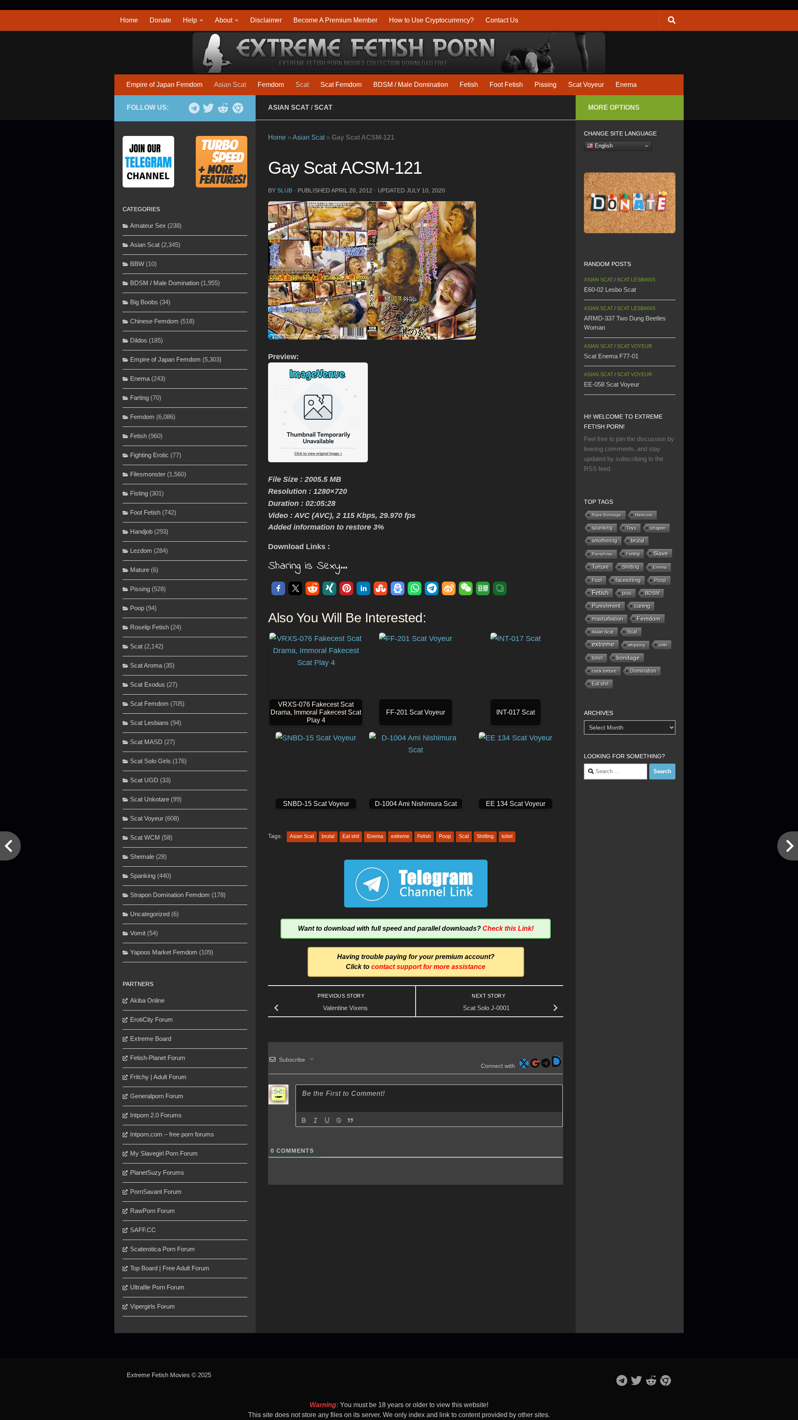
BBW (137, 263)
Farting (139, 397)
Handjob (141, 531)
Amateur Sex (148, 225)
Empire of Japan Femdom (164, 84)
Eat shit (350, 836)
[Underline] (327, 1120)
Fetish (469, 84)
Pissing (545, 84)
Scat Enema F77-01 (611, 356)
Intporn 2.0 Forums (156, 1115)
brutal (328, 836)
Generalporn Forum (156, 1096)
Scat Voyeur (586, 84)
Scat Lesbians (149, 722)
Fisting (139, 493)
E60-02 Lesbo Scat (610, 289)
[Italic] (315, 1120)
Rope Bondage (606, 515)
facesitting (628, 580)
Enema (626, 84)
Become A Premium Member (335, 20)
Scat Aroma (146, 665)
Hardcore (644, 515)
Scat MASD (146, 741)
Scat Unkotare (149, 799)
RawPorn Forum (152, 1210)
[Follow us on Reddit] (223, 107)
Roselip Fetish (149, 627)
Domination (643, 671)
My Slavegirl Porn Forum (164, 1153)
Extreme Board (150, 1038)
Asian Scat (230, 84)
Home (129, 20)
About (223, 20)
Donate (160, 20)
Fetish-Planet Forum (157, 1057)
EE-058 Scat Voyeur (611, 384)
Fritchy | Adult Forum (158, 1076)
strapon (657, 527)
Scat (302, 84)
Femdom (271, 84)
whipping (636, 645)
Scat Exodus (147, 684)
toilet (507, 836)
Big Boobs (144, 302)
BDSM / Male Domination (410, 84)
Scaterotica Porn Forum (162, 1248)
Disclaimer (266, 20)
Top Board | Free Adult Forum (169, 1268)
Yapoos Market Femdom (163, 952)
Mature (139, 569)
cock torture (604, 670)
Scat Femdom (341, 84)
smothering (604, 541)
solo (663, 644)
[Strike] (339, 1120)
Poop (445, 836)
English (603, 146)
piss (626, 593)
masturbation (607, 619)
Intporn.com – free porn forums (172, 1134)
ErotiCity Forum (151, 1019)
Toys (631, 527)
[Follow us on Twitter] (208, 107)
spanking (602, 528)
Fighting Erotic (149, 455)
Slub (284, 190)
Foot (597, 580)
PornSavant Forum (156, 1191)
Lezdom (141, 550)
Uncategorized (150, 913)
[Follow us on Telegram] (194, 107)
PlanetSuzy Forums (157, 1172)
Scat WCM (145, 837)
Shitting (485, 836)
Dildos (138, 340)
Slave (660, 553)
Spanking (142, 875)
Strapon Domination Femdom (170, 894)
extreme (400, 836)
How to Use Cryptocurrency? (431, 20)
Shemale (142, 856)
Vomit (137, 933)
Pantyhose (602, 554)
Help (190, 20)
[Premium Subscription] (237, 107)
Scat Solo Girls (150, 760)
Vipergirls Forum (152, 1306)
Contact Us (501, 20)
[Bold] (304, 1120)
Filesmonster (147, 474)
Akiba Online (147, 1000)
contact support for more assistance (428, 966)
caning (642, 606)
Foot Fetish (506, 84)
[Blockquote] (350, 1120)
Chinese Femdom (154, 321)
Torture (600, 567)
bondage (628, 657)
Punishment (606, 606)
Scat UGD (144, 780)
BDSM (652, 593)
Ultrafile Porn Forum (157, 1287)
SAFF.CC (143, 1229)
